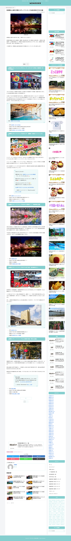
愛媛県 (51, 447)
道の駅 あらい (13, 326)
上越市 (51, 416)
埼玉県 (51, 406)
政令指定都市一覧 (52, 474)
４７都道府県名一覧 (53, 471)
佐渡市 (51, 414)
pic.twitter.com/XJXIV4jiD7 (26, 381)
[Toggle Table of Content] (27, 64)
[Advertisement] (26, 55)
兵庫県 (51, 434)
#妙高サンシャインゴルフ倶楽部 (29, 174)
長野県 (51, 422)
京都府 (51, 431)
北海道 (51, 395)
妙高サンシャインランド (16, 195)
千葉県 (51, 408)
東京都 (51, 409)
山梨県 (51, 420)
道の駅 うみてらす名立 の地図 (18, 130)
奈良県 (51, 436)
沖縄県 (51, 458)
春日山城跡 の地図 (16, 393)
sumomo (15, 464)
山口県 (51, 444)
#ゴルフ (20, 187)
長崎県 (51, 451)
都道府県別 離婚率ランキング (55, 479)
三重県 (51, 428)
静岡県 (51, 425)
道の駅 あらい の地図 (16, 335)
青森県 (51, 397)
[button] (39, 459)
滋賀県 (51, 430)
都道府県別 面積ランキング (54, 488)
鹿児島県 (51, 456)
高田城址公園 (14, 258)
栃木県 (51, 405)
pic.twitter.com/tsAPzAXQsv (28, 187)
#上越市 (17, 187)
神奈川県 (51, 411)
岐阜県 (51, 423)
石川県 (51, 419)
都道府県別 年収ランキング (54, 481)
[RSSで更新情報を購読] (16, 466)
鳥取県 (51, 439)
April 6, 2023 (18, 191)
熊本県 (51, 453)
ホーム (50, 464)
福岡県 (51, 448)
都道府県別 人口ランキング (54, 486)
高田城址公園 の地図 (16, 263)
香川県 (51, 445)
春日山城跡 (13, 388)
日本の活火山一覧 (52, 476)
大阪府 (51, 433)
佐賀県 (51, 450)
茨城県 (51, 403)
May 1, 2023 (29, 384)
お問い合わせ (51, 469)
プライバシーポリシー (53, 493)
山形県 (51, 402)
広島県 (51, 442)
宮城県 (51, 400)
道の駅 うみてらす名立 (15, 120)
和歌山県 (51, 437)
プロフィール (51, 491)
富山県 (51, 417)
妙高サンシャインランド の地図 (18, 200)
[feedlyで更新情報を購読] (14, 466)
